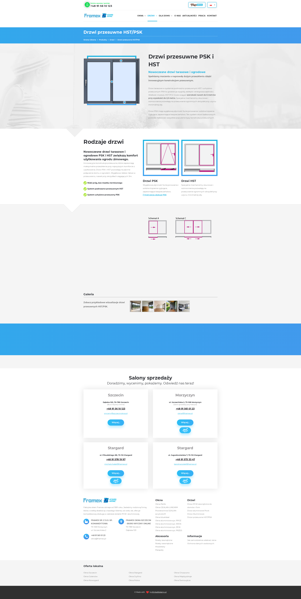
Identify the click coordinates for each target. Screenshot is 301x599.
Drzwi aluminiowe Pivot (198, 511)
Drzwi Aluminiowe (195, 514)
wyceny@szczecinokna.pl (116, 413)
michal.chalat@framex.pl (115, 464)
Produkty (103, 40)
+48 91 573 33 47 (185, 459)
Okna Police (134, 580)
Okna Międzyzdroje (183, 576)
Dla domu (164, 16)
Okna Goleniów (90, 576)
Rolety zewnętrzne (163, 540)
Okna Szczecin (90, 573)
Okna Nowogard (91, 580)
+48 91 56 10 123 (101, 6)
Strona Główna (89, 40)
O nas (177, 16)
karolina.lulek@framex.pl (185, 464)
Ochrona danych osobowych (200, 543)
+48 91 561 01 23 (185, 408)
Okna (140, 16)
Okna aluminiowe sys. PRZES (168, 530)
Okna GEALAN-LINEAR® (166, 507)
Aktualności (189, 16)
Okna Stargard (135, 573)
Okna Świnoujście (182, 580)
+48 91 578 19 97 (115, 459)
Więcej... (116, 422)
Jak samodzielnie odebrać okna (201, 540)
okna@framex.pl (185, 413)
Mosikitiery (160, 547)
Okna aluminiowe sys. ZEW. (168, 527)
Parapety (159, 550)
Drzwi (151, 16)
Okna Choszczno (182, 573)
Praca (201, 16)
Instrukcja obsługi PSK (155, 195)
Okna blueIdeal (162, 517)
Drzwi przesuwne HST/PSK (199, 517)
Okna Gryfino (135, 576)
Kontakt (212, 16)
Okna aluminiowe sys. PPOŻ (168, 520)
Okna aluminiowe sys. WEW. (168, 524)
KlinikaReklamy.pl (159, 592)
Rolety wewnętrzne (164, 543)
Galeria (88, 294)
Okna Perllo (160, 504)
